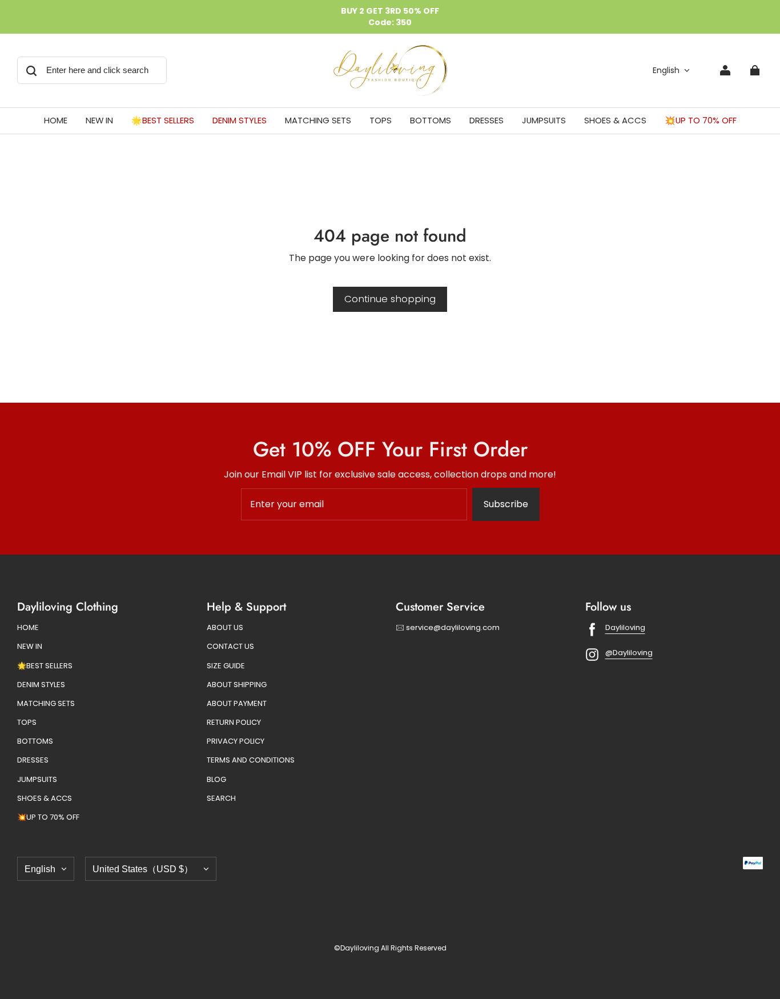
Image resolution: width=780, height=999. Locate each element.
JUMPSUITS (37, 780)
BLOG (216, 780)
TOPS (27, 722)
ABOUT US (225, 628)
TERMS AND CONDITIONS (251, 760)
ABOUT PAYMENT (237, 704)
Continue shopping (390, 299)
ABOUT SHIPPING (237, 685)
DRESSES (33, 760)
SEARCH (221, 798)
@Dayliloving (629, 652)
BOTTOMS (35, 741)
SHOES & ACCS (44, 798)
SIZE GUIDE (226, 666)
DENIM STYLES (41, 685)
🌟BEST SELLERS (45, 666)
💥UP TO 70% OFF (48, 817)
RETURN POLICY (234, 722)
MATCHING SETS (46, 704)
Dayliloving (625, 627)
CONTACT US (230, 646)
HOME (28, 628)
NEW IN (29, 646)
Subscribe (506, 504)
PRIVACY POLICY (235, 741)
